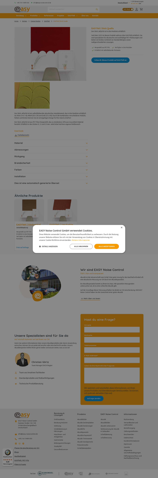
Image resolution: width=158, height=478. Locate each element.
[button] (48, 246)
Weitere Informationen (81, 240)
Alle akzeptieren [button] (107, 246)
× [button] (121, 227)
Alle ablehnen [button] (81, 246)
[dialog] (79, 239)
